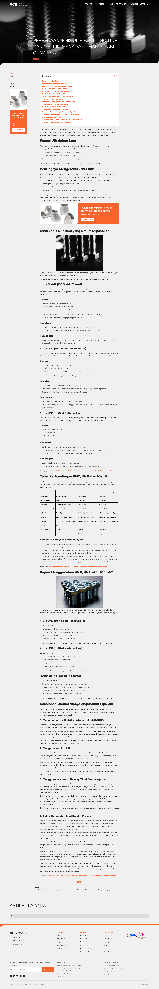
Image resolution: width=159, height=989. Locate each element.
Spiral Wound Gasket (63, 945)
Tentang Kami (122, 4)
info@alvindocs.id (15, 937)
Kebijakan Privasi (144, 985)
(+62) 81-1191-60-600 (17, 940)
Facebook (13, 77)
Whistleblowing (108, 952)
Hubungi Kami (108, 942)
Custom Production (86, 952)
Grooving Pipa (84, 945)
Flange (59, 942)
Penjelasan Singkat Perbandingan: (53, 99)
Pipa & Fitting (61, 938)
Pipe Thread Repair (86, 948)
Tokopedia (13, 948)
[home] (19, 4)
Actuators (60, 948)
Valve (58, 935)
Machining (83, 938)
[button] (89, 4)
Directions (60, 977)
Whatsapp (13, 83)
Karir (105, 948)
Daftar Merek (108, 938)
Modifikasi (83, 942)
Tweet (12, 80)
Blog (111, 4)
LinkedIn (12, 86)
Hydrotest (83, 935)
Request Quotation (139, 4)
